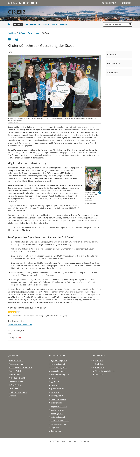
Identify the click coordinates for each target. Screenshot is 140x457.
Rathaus (18, 24)
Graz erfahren (59, 24)
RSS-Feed (99, 374)
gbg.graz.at (55, 378)
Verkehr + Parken (16, 381)
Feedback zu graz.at (17, 364)
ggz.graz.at (55, 381)
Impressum (72, 441)
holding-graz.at (57, 396)
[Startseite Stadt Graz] (9, 24)
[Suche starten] (130, 24)
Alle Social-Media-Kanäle (105, 371)
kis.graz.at (55, 427)
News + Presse (33, 33)
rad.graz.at (55, 392)
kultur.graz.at (56, 403)
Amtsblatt (112, 72)
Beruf (46, 24)
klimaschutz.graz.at (58, 424)
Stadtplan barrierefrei (18, 392)
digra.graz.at (56, 431)
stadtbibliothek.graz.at (60, 420)
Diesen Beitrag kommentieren (20, 324)
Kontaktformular (16, 360)
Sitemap (12, 396)
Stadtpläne (13, 389)
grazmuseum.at (57, 389)
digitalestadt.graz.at (59, 360)
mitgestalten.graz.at (59, 406)
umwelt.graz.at (57, 413)
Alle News (45, 33)
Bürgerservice (33, 24)
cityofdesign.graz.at (59, 367)
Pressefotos (113, 63)
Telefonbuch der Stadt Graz (20, 367)
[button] (128, 3)
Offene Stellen (15, 385)
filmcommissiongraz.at (60, 374)
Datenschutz (85, 441)
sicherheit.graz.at (58, 364)
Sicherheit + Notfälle (17, 378)
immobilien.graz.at (58, 399)
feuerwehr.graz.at (58, 371)
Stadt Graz (12, 3)
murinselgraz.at (57, 410)
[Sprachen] (123, 3)
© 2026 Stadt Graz (57, 441)
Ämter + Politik (15, 371)
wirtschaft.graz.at (58, 417)
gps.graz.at (55, 385)
